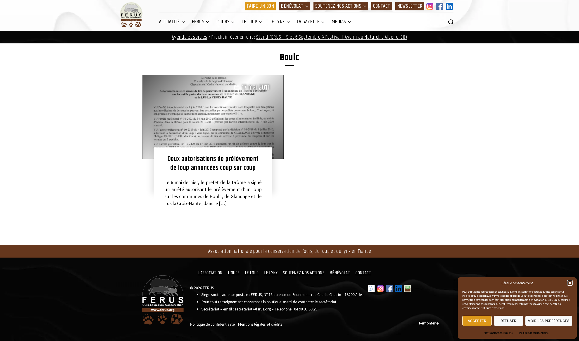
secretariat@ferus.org (253, 309)
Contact (381, 6)
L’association (210, 273)
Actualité (169, 22)
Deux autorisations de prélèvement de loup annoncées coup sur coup (213, 163)
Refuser (509, 321)
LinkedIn (450, 6)
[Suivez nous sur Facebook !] (389, 288)
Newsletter (409, 6)
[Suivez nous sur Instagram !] (380, 288)
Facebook (440, 6)
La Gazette (308, 22)
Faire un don (260, 6)
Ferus (198, 22)
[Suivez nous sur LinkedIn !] (398, 288)
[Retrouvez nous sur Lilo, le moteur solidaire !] (371, 288)
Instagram (430, 6)
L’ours (223, 22)
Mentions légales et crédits (498, 332)
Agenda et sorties (189, 37)
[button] (570, 283)
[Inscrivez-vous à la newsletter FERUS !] (407, 288)
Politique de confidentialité (533, 332)
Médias (339, 22)
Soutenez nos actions (338, 6)
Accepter (477, 321)
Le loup (249, 22)
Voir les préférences (549, 321)
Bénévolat (292, 6)
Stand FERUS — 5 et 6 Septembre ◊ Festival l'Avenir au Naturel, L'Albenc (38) (331, 37)
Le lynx (277, 22)
